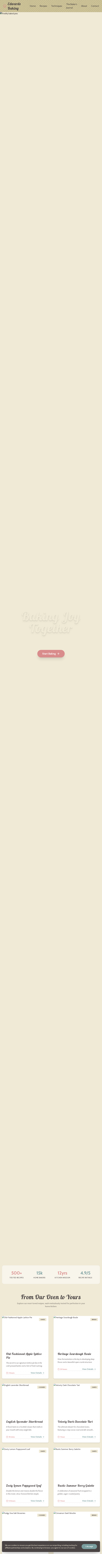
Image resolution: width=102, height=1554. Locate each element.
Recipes (43, 6)
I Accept (89, 1546)
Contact (95, 6)
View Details (36, 1373)
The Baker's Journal (71, 6)
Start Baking (49, 653)
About (84, 6)
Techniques (56, 6)
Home (33, 6)
